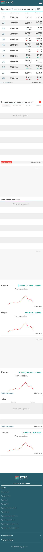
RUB (3, 28)
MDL (3, 78)
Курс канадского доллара (9, 524)
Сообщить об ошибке (21, 483)
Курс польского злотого (9, 516)
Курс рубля (4, 504)
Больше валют (6, 82)
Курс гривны (5, 512)
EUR (3, 23)
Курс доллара (5, 496)
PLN (3, 45)
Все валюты (5, 492)
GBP (3, 34)
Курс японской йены (7, 520)
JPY (3, 50)
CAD (3, 61)
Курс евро (4, 500)
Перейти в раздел (7, 393)
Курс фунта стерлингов (9, 508)
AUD (3, 67)
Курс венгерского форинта (10, 528)
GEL (3, 73)
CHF (3, 39)
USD (3, 17)
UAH (3, 56)
